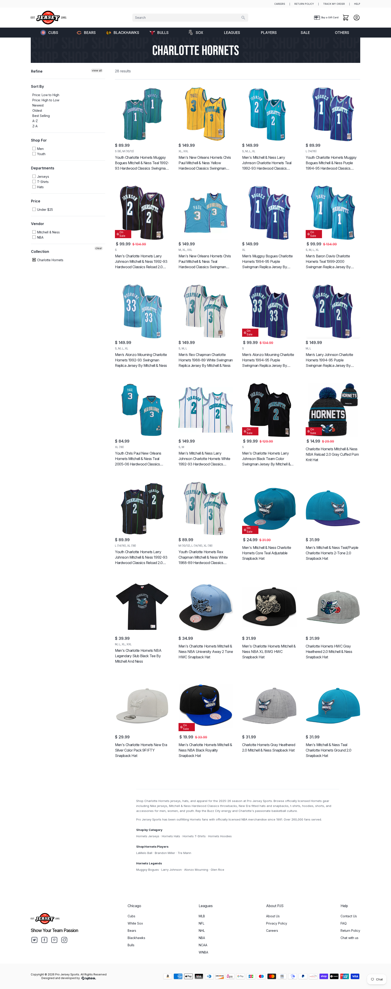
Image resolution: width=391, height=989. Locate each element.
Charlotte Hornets (49, 260)
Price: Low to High (45, 95)
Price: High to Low (45, 100)
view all (97, 70)
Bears (90, 32)
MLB (202, 916)
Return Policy (350, 930)
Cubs (53, 32)
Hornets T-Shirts (194, 836)
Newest (38, 105)
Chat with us (349, 938)
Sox (199, 32)
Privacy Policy (276, 923)
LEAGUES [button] (232, 32)
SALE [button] (305, 32)
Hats (40, 187)
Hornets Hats (171, 836)
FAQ (344, 923)
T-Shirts (42, 182)
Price (35, 201)
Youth (40, 154)
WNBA (203, 952)
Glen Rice (217, 869)
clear (98, 248)
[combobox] (190, 18)
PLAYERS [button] (269, 32)
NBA (39, 237)
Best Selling (41, 116)
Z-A (35, 126)
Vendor (37, 223)
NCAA (203, 945)
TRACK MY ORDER (334, 3)
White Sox (135, 923)
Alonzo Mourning (196, 869)
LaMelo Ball (144, 853)
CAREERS (279, 3)
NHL (202, 930)
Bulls (163, 32)
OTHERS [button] (342, 32)
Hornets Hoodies (220, 836)
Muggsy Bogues (147, 869)
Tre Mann (184, 853)
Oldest (37, 110)
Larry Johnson (171, 869)
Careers (272, 930)
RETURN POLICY (304, 3)
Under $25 (44, 209)
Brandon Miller (165, 853)
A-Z (35, 121)
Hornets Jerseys (147, 836)
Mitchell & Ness (48, 232)
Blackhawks (126, 32)
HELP (357, 3)
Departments (42, 168)
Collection (40, 251)
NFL (201, 923)
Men (40, 149)
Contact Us (349, 916)
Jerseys (42, 176)
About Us (273, 916)
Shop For (39, 140)
